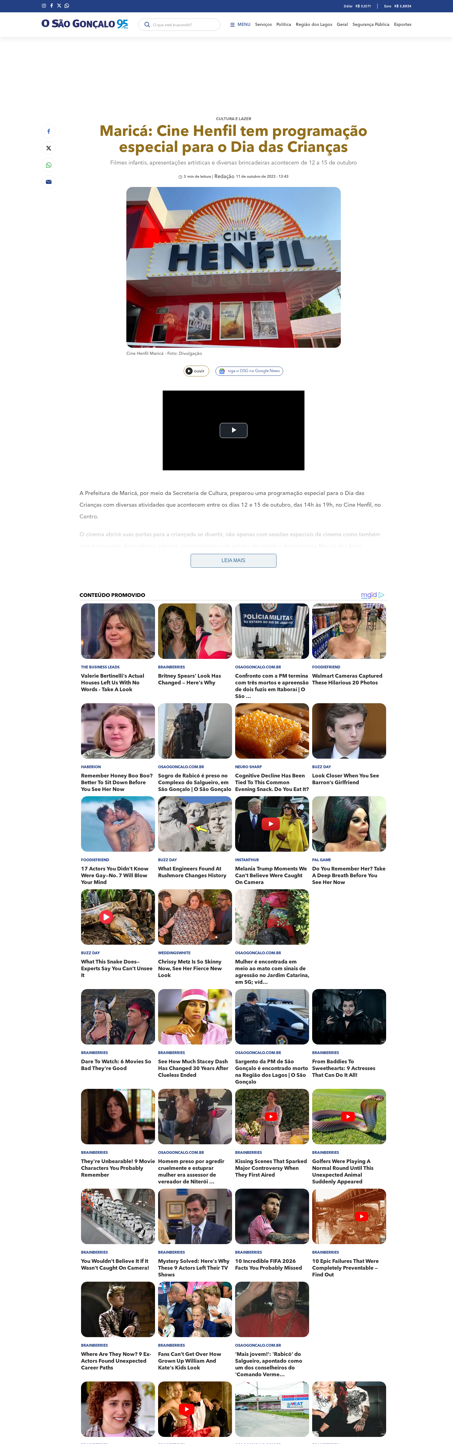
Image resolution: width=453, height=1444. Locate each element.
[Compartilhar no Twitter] (48, 148)
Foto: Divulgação (184, 353)
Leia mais (233, 560)
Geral (342, 24)
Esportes (402, 24)
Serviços (263, 24)
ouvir (199, 371)
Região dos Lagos (314, 24)
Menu (244, 24)
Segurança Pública (371, 24)
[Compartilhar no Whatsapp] (48, 165)
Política (283, 24)
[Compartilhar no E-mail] (48, 182)
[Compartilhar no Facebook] (48, 131)
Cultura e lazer (233, 119)
